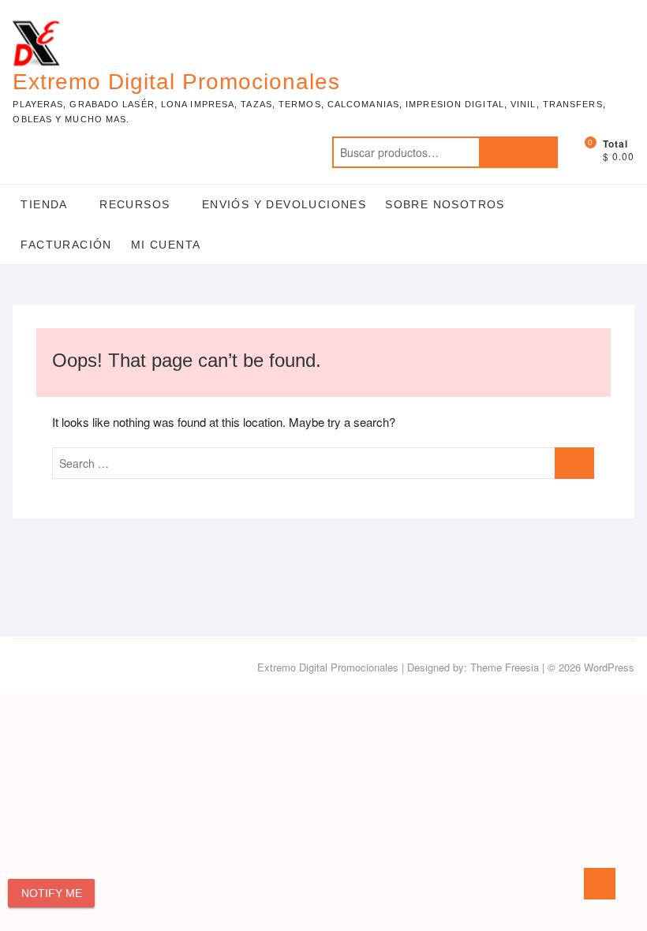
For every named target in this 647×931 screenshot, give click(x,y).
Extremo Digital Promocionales (176, 81)
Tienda (44, 204)
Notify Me (51, 893)
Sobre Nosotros (445, 204)
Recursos (134, 204)
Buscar (518, 152)
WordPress (609, 667)
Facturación (66, 244)
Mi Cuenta (166, 244)
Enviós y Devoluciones (284, 204)
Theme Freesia (504, 667)
